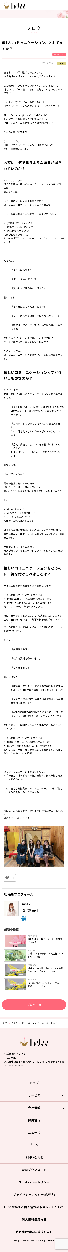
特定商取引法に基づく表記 (34, 1232)
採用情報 (34, 1120)
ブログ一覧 (34, 1005)
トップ (34, 1083)
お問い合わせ (34, 1157)
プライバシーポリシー (34, 1182)
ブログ (34, 1145)
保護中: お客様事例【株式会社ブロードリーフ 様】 (46, 955)
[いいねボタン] (7, 878)
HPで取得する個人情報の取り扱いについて (34, 1207)
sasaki (22, 945)
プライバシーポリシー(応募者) (34, 1194)
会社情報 (34, 1107)
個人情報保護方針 (34, 1219)
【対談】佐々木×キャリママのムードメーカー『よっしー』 (45, 984)
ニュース (34, 1132)
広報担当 (21, 960)
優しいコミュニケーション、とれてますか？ (45, 940)
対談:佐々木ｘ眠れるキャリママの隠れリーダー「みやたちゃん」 (45, 969)
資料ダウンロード (34, 1169)
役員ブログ (59, 54)
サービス (34, 1095)
